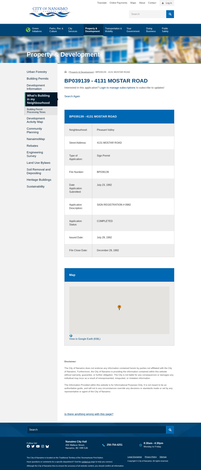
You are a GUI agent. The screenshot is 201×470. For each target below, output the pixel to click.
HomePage (65, 72)
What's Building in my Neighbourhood (38, 99)
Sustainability (36, 186)
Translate (102, 2)
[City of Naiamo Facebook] (28, 446)
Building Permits (38, 78)
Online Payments (118, 2)
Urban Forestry (37, 71)
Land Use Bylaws (38, 162)
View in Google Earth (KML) (84, 339)
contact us (86, 462)
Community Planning (34, 130)
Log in (169, 3)
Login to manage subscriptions (117, 87)
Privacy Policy (151, 457)
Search (170, 14)
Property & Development (81, 72)
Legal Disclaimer (135, 457)
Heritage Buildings (39, 179)
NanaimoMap (36, 139)
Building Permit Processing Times (36, 110)
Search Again (72, 96)
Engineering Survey (35, 154)
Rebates (32, 145)
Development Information (36, 87)
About (142, 2)
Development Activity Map (36, 120)
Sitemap (163, 457)
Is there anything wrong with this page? (88, 414)
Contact (152, 2)
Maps (133, 2)
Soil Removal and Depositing (39, 171)
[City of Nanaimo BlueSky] (48, 446)
